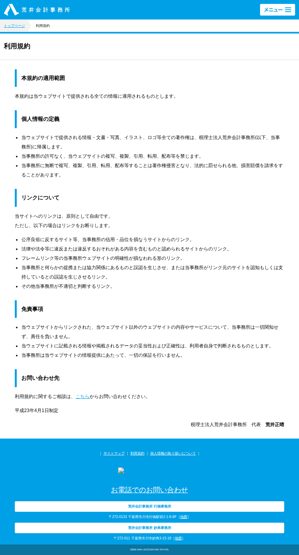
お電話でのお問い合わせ (149, 490)
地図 (183, 517)
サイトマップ (114, 453)
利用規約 (137, 453)
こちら (83, 396)
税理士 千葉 (37, 10)
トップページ (14, 26)
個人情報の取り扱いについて (173, 453)
